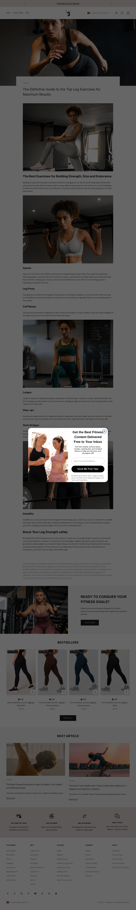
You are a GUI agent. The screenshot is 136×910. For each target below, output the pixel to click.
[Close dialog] (105, 431)
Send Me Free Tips (87, 469)
